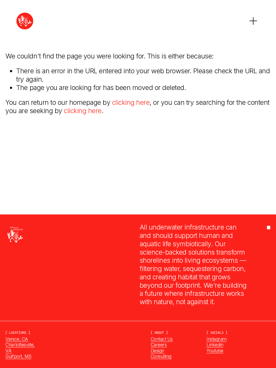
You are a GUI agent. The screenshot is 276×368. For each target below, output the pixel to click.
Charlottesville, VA (19, 347)
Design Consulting (161, 353)
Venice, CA (16, 339)
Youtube (214, 350)
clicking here (131, 102)
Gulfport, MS (18, 356)
